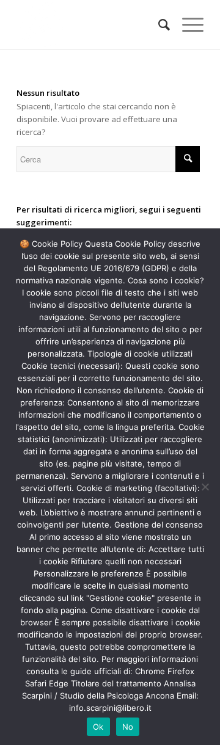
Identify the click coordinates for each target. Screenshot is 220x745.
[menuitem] (158, 24)
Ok (98, 727)
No (128, 727)
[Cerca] (158, 24)
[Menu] (187, 24)
